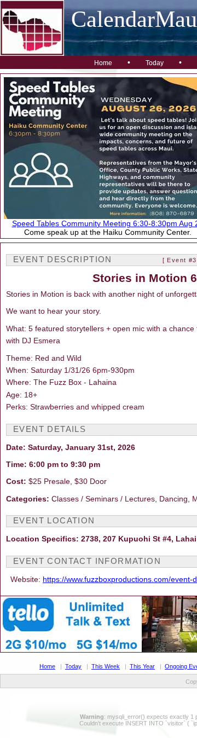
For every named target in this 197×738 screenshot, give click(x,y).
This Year (142, 666)
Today (155, 63)
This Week (105, 666)
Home (103, 63)
